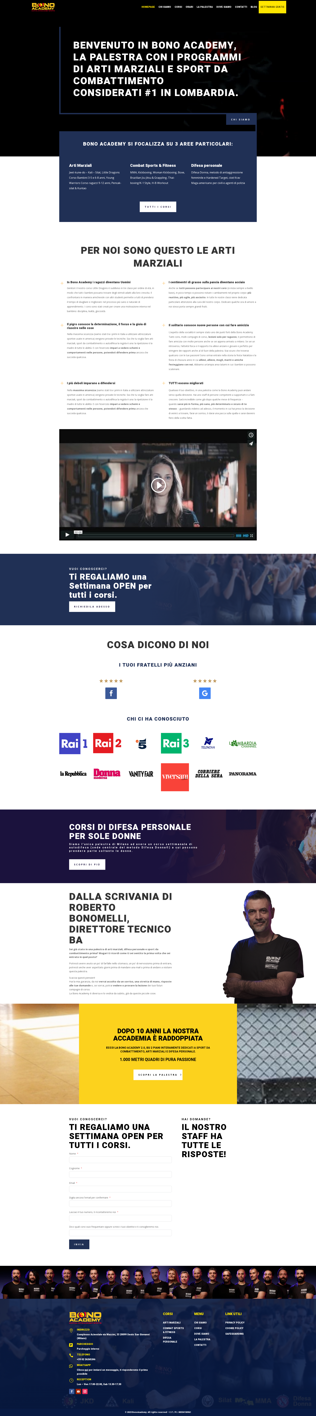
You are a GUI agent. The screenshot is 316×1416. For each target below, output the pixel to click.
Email (72, 1182)
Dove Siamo (223, 7)
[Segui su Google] (205, 693)
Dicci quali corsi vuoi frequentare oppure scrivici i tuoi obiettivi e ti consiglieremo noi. (114, 1226)
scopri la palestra (158, 1074)
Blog (254, 7)
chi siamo (240, 119)
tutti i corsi (158, 206)
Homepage (148, 7)
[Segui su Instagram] (85, 1391)
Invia (79, 1244)
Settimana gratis (272, 7)
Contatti (241, 7)
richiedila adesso (92, 606)
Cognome (74, 1168)
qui (86, 1370)
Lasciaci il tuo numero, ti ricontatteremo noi (92, 1212)
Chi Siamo (164, 7)
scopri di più (87, 864)
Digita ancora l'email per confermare (88, 1197)
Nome (72, 1153)
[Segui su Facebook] (111, 693)
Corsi (178, 7)
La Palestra (205, 7)
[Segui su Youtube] (78, 1391)
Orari (189, 7)
